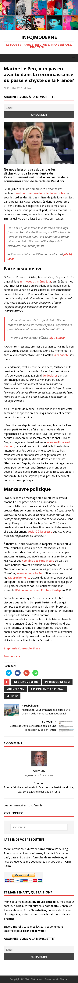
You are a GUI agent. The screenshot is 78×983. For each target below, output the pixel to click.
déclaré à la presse (39, 531)
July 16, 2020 (57, 337)
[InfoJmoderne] (39, 28)
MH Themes (62, 979)
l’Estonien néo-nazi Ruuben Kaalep (38, 590)
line (29, 88)
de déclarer (49, 375)
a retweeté (61, 355)
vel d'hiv (12, 696)
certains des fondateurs (38, 560)
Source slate (12, 656)
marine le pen (15, 689)
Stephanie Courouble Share (22, 648)
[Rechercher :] (39, 827)
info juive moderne (25, 682)
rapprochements (19, 577)
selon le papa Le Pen (30, 573)
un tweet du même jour (35, 281)
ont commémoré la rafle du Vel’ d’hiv (40, 193)
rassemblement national (47, 689)
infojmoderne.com (57, 682)
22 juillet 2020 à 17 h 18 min (39, 775)
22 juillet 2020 (14, 88)
